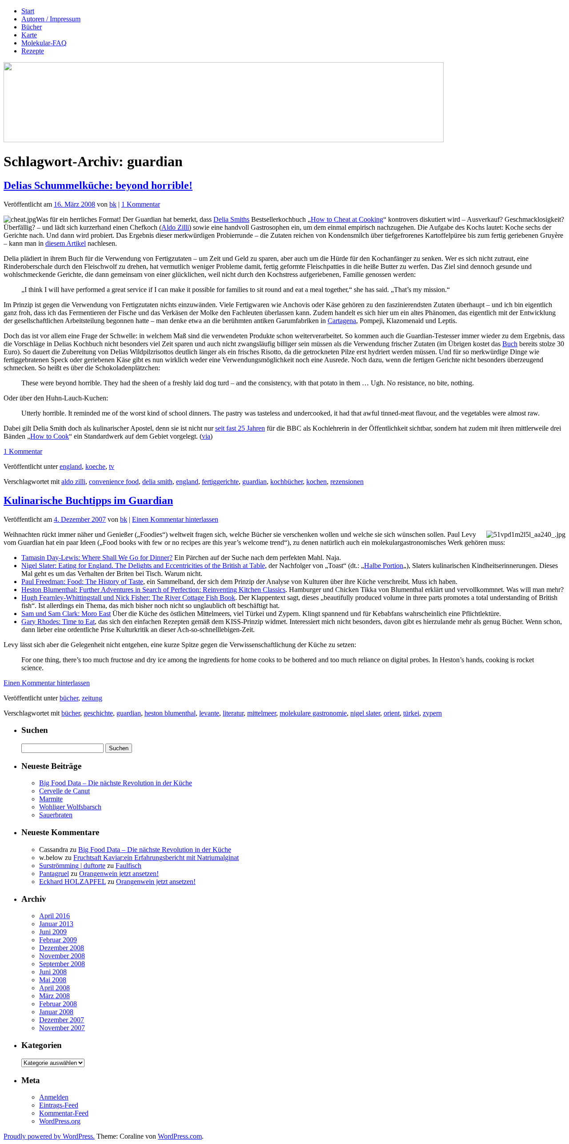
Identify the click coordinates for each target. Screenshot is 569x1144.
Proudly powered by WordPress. (49, 1136)
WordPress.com (180, 1136)
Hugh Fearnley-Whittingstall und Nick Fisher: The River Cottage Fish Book (128, 597)
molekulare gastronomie (313, 713)
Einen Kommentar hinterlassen (175, 519)
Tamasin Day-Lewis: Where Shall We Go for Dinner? (96, 557)
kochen (316, 481)
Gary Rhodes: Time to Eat (58, 621)
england (71, 466)
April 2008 (54, 988)
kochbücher (286, 481)
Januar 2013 (56, 924)
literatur (233, 713)
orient (392, 713)
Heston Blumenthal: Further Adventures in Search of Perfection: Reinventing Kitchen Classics (153, 589)
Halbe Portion (383, 565)
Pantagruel (54, 873)
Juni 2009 (53, 932)
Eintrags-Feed (58, 1105)
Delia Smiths (231, 219)
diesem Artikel (65, 243)
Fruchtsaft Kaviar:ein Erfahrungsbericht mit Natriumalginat (156, 857)
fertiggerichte (220, 481)
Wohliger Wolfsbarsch (70, 807)
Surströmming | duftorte (72, 865)
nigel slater (365, 713)
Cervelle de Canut (64, 791)
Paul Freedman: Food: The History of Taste (82, 581)
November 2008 (62, 956)
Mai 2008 (52, 980)
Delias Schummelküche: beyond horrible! (98, 185)
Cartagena (342, 320)
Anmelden (53, 1097)
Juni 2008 (53, 972)
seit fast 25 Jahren (240, 428)
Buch (509, 344)
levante (209, 713)
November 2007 (62, 1028)
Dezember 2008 (61, 948)
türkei (411, 713)
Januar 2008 (56, 1012)
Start (27, 11)
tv (111, 466)
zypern (432, 713)
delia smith (157, 481)
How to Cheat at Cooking (347, 219)
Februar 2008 (58, 1004)
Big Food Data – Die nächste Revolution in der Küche (115, 783)
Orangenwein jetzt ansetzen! (119, 873)
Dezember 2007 (61, 1020)
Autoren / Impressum (50, 19)
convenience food (114, 481)
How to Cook (49, 436)
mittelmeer (261, 713)
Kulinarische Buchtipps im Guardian (88, 500)
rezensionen (347, 481)
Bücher (31, 27)
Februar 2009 (58, 940)
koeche (95, 466)
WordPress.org (59, 1121)
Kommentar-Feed (63, 1113)
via (206, 436)
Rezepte (32, 51)
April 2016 (54, 916)
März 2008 (54, 996)
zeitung (92, 698)
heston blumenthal (170, 713)
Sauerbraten (55, 815)
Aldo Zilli (175, 227)
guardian (254, 481)
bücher (69, 698)
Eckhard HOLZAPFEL (72, 881)
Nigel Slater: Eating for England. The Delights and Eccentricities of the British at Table (143, 565)
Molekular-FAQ (44, 43)
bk (112, 204)
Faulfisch (128, 865)
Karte (29, 35)
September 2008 (62, 964)
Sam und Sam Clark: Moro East (66, 613)
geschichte (98, 713)
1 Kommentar (140, 204)
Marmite (51, 799)
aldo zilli (73, 481)
